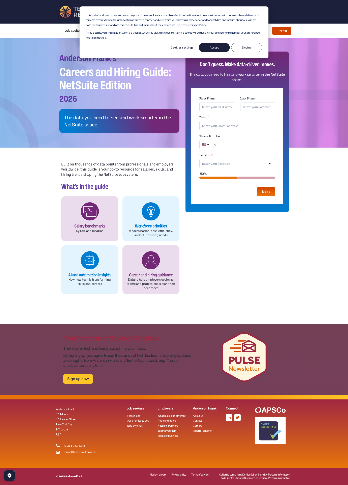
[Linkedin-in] (229, 417)
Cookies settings (181, 47)
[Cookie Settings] (9, 475)
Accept (214, 47)
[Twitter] (237, 417)
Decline (247, 47)
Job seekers (74, 30)
